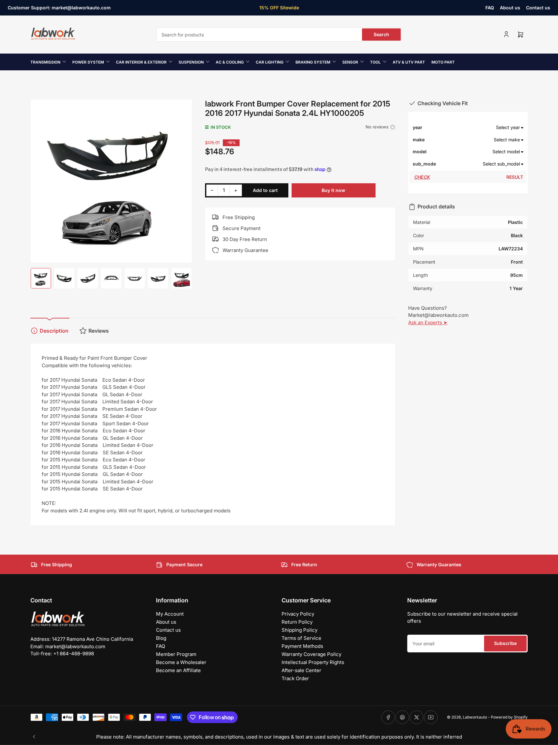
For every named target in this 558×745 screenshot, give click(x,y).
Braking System (312, 62)
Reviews (98, 330)
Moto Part (443, 62)
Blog (161, 638)
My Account (170, 614)
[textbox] (480, 127)
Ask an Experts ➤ (428, 322)
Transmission (45, 62)
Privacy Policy (298, 614)
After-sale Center (301, 670)
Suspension (191, 62)
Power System (88, 62)
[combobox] (279, 34)
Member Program (176, 654)
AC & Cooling (230, 62)
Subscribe (505, 643)
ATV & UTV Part (409, 62)
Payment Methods (302, 646)
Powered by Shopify (509, 717)
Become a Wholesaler (181, 662)
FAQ (489, 7)
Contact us (538, 7)
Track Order (295, 678)
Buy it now (333, 190)
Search (381, 34)
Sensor (350, 62)
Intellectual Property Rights (313, 662)
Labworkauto (475, 717)
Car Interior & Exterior (141, 62)
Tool (375, 62)
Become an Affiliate (178, 670)
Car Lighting (270, 62)
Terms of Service (301, 638)
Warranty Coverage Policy (311, 654)
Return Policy (297, 622)
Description (54, 330)
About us (510, 7)
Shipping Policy (299, 630)
